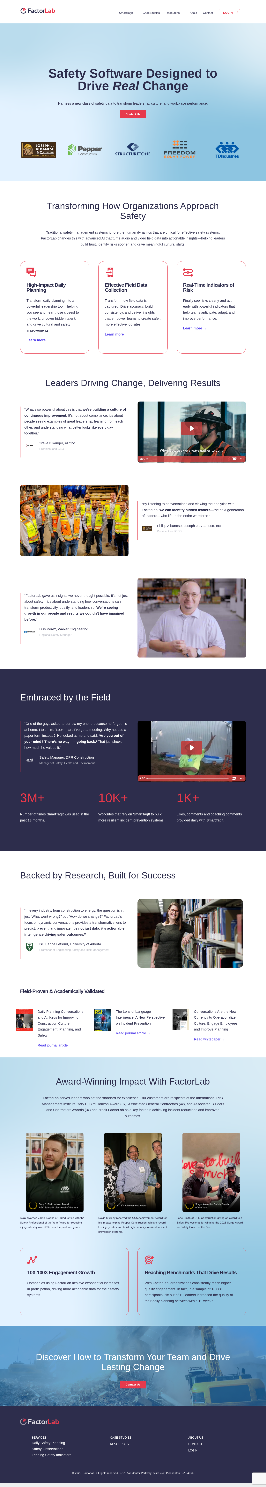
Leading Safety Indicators (51, 1455)
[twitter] (204, 1461)
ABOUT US (195, 1437)
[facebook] (189, 1461)
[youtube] (212, 1461)
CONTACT (195, 1444)
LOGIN (192, 1450)
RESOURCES (119, 1444)
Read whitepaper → (209, 1039)
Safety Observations (47, 1449)
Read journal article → (55, 1045)
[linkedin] (197, 1461)
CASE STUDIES (120, 1437)
